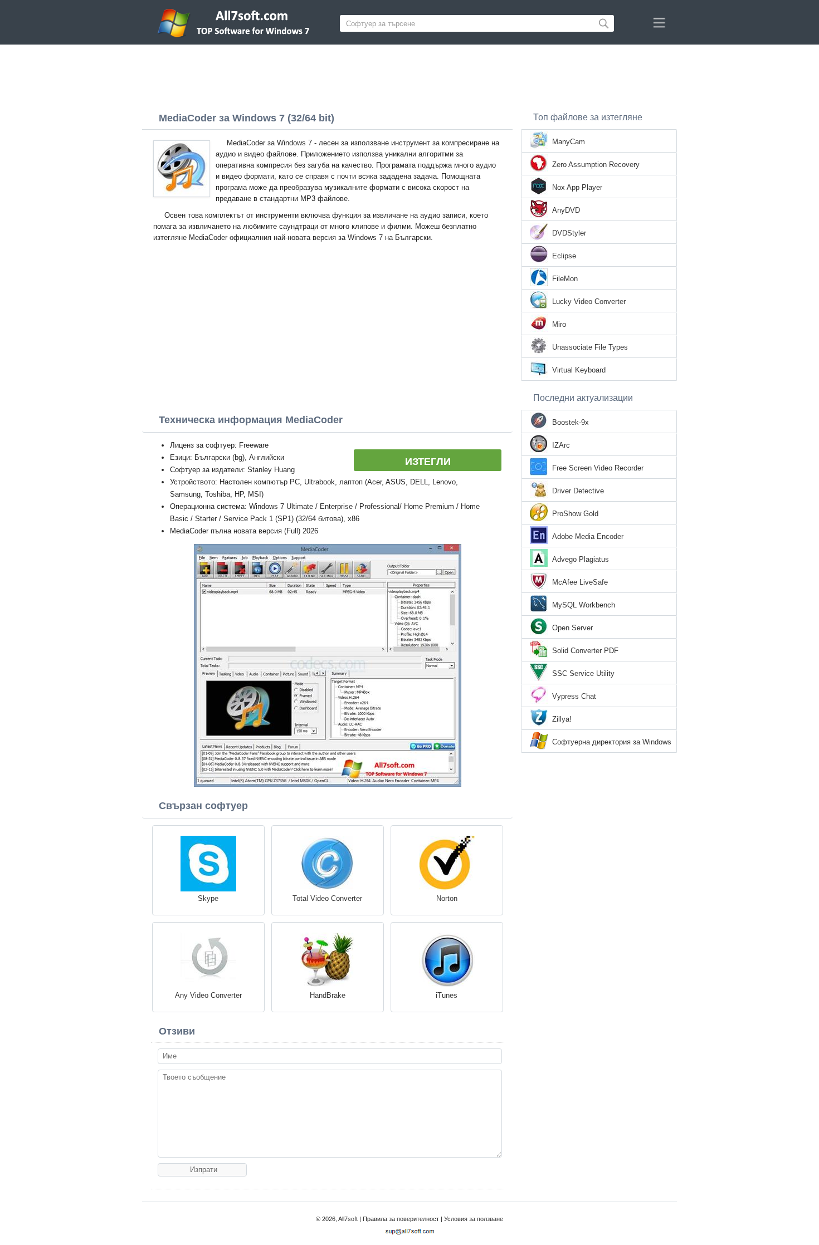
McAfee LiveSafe (580, 582)
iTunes (446, 995)
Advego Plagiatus (580, 559)
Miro (559, 324)
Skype (208, 898)
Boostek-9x (570, 422)
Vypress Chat (574, 696)
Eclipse (564, 256)
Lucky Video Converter (589, 301)
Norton (446, 898)
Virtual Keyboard (579, 370)
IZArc (561, 445)
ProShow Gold (575, 513)
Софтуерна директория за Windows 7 (611, 743)
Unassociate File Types (590, 347)
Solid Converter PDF (585, 650)
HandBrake (327, 995)
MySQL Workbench (583, 605)
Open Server (572, 628)
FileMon (565, 279)
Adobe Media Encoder (587, 536)
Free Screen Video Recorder (598, 468)
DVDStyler (569, 233)
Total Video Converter (327, 898)
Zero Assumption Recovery (596, 164)
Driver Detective (578, 491)
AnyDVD (566, 210)
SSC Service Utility (583, 673)
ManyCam (568, 142)
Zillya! (562, 719)
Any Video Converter (208, 995)
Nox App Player (577, 187)
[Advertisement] (409, 75)
